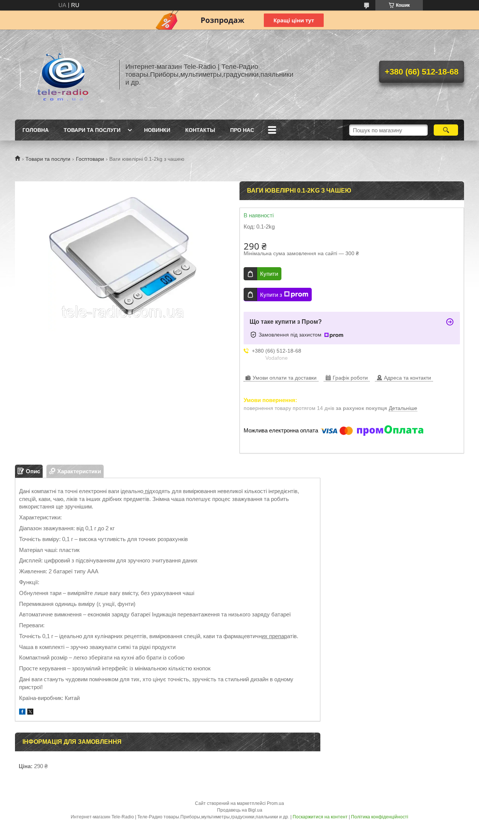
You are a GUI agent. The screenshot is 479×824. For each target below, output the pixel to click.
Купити (269, 274)
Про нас (242, 130)
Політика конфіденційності (379, 817)
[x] (30, 712)
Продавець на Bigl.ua (239, 810)
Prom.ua (275, 803)
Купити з (271, 295)
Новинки (157, 130)
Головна (35, 130)
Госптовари (90, 159)
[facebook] (22, 712)
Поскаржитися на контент (320, 817)
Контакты (200, 130)
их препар (274, 636)
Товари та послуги (92, 130)
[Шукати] (446, 130)
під (147, 491)
